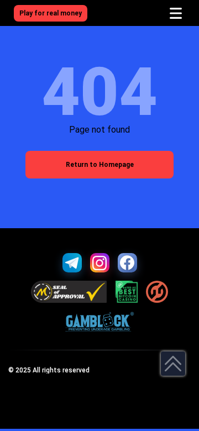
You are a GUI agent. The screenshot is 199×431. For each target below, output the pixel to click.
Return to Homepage (100, 165)
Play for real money (50, 13)
